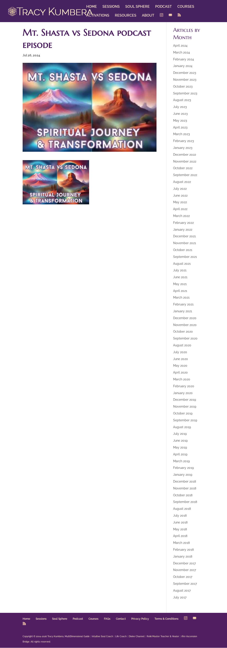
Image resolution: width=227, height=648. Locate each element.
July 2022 (180, 188)
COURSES (185, 7)
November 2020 (185, 325)
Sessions (41, 618)
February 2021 (183, 304)
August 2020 (182, 345)
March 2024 (181, 52)
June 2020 (180, 359)
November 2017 (184, 570)
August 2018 (182, 508)
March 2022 (181, 216)
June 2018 (180, 522)
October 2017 (182, 577)
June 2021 (180, 277)
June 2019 (180, 440)
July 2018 (180, 515)
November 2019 (184, 406)
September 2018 (185, 502)
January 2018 (182, 556)
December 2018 (184, 481)
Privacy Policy (140, 618)
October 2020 (183, 331)
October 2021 (182, 250)
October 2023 (183, 86)
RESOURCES (125, 15)
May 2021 (180, 284)
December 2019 (184, 399)
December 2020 (184, 318)
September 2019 (185, 420)
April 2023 (180, 127)
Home (26, 618)
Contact (121, 618)
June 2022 (180, 195)
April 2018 (180, 536)
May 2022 (180, 202)
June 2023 (180, 113)
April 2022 (180, 209)
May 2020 (180, 365)
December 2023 (184, 73)
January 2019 (182, 474)
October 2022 (182, 168)
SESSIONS (111, 7)
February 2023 (183, 141)
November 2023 (184, 79)
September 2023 (185, 93)
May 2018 (180, 529)
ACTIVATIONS (97, 15)
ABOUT (148, 15)
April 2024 (180, 45)
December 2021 (184, 236)
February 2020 (183, 386)
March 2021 (181, 297)
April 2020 (180, 372)
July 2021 (179, 270)
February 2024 (183, 59)
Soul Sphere (59, 618)
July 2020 (180, 352)
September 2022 (185, 175)
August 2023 (182, 100)
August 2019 (182, 427)
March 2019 (181, 461)
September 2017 (185, 583)
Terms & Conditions (166, 618)
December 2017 (184, 563)
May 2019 (180, 447)
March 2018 (181, 542)
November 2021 (184, 243)
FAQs (107, 618)
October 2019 (182, 413)
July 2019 (180, 433)
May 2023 (180, 120)
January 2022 (182, 229)
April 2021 (180, 291)
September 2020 (185, 338)
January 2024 (182, 66)
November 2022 (184, 161)
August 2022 (182, 182)
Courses (93, 618)
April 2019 (180, 454)
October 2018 (182, 495)
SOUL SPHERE (137, 7)
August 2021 (182, 263)
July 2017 (179, 597)
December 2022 (184, 154)
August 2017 (182, 590)
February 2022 (183, 222)
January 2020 (183, 393)
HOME (91, 7)
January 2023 (182, 148)
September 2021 (185, 257)
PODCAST (163, 7)
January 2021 (182, 311)
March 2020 (181, 379)
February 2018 (183, 549)
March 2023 (181, 134)
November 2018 (184, 488)
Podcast (78, 618)
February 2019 (183, 468)
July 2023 (180, 107)
